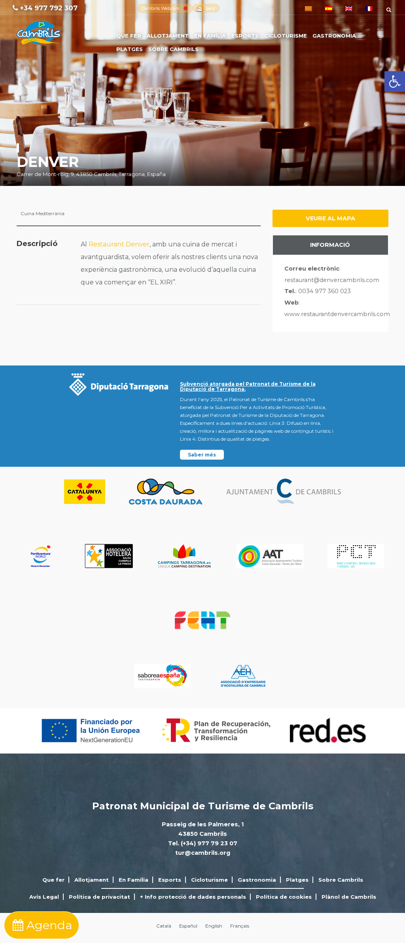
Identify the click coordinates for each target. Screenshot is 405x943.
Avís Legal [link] (44, 897)
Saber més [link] (202, 455)
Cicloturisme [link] (285, 35)
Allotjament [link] (168, 35)
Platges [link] (129, 49)
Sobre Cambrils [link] (173, 49)
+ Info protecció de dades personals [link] (193, 897)
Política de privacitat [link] (99, 897)
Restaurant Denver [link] (119, 244)
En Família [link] (210, 35)
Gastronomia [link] (334, 35)
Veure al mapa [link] (330, 218)
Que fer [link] (128, 35)
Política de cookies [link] (284, 897)
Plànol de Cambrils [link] (349, 897)
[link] (394, 81)
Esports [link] (245, 35)
